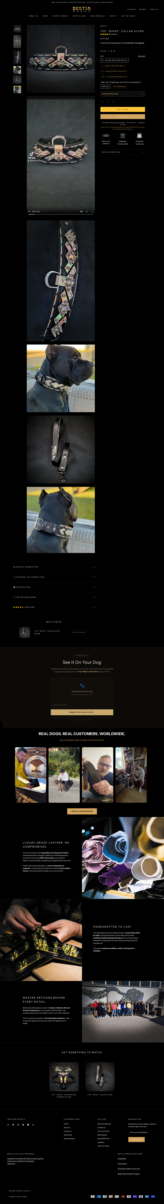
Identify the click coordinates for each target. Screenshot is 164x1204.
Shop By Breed (60, 16)
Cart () (154, 9)
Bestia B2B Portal (104, 1139)
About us (33, 16)
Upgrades (101, 1142)
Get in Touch (128, 16)
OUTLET (113, 16)
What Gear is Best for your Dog (129, 1169)
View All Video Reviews (82, 811)
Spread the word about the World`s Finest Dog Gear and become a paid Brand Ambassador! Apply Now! (25, 1161)
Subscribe (136, 1139)
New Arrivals (97, 16)
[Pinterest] (114, 51)
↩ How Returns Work (24, 597)
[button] (105, 34)
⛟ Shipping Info (22, 587)
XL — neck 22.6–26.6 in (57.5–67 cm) (114, 71)
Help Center (68, 1135)
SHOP (45, 16)
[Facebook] (108, 51)
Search (142, 9)
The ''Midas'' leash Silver (47, 631)
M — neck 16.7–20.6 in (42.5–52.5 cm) (114, 60)
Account (131, 9)
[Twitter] (111, 51)
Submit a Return (69, 1139)
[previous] (6, 1078)
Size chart (141, 56)
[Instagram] (18, 1124)
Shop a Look (79, 16)
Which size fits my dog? (110, 94)
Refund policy (102, 1135)
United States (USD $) (19, 1191)
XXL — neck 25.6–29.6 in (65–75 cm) (114, 77)
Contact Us (68, 1131)
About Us (67, 1128)
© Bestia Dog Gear (18, 1197)
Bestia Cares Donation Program (129, 1174)
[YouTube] (28, 1124)
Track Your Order (103, 1146)
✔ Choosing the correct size (29, 577)
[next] (157, 1078)
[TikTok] (33, 1124)
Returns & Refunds (104, 1124)
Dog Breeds (122, 1159)
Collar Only (105, 86)
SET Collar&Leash (119, 86)
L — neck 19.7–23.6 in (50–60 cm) (113, 66)
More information (111, 152)
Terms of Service (103, 1131)
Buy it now (122, 116)
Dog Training (122, 1164)
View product (79, 632)
